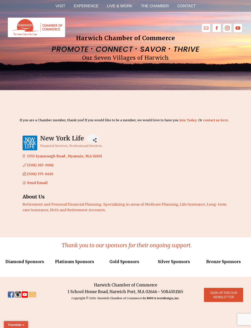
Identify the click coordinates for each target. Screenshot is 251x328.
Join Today (188, 120)
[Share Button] (93, 138)
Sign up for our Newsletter (223, 295)
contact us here (215, 120)
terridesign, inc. (168, 298)
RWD (150, 298)
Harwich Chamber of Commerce (36, 27)
